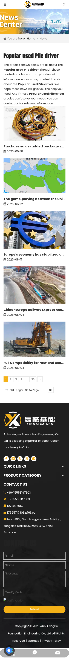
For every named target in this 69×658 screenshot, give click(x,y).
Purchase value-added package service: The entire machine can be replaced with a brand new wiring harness (34, 146)
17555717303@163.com (22, 513)
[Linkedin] (13, 458)
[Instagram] (33, 458)
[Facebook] (6, 458)
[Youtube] (27, 458)
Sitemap (33, 641)
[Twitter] (20, 458)
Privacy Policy (51, 641)
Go (51, 390)
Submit (34, 609)
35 (32, 379)
